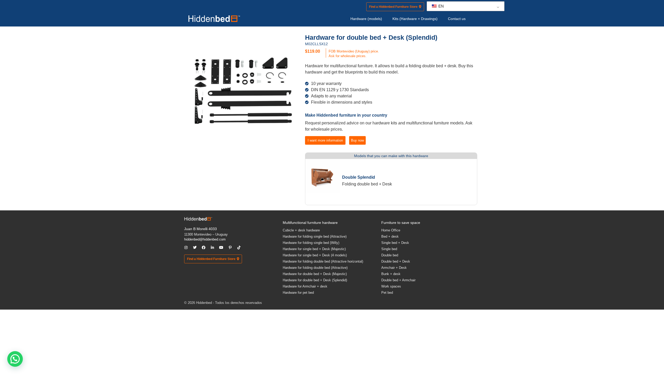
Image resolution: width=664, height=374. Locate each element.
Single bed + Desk (395, 243)
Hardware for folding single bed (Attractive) (315, 236)
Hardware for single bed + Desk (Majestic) (314, 249)
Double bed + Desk (395, 261)
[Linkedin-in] (212, 247)
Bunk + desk (390, 274)
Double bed (389, 255)
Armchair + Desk (394, 268)
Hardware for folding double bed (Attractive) (315, 268)
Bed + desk (390, 236)
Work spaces (391, 286)
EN (440, 6)
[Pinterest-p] (230, 247)
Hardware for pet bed (298, 293)
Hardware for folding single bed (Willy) (311, 243)
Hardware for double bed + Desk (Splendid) (315, 280)
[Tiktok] (239, 247)
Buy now (357, 140)
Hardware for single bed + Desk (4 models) (315, 255)
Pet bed (387, 293)
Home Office (390, 230)
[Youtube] (221, 247)
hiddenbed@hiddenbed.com (205, 239)
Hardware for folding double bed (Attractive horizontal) (323, 261)
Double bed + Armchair (398, 280)
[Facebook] (203, 247)
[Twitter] (195, 247)
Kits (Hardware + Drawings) (415, 19)
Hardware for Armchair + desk (305, 286)
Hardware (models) (366, 19)
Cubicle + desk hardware (301, 230)
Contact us (457, 19)
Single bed (389, 249)
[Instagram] (186, 247)
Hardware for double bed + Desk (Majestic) (315, 274)
